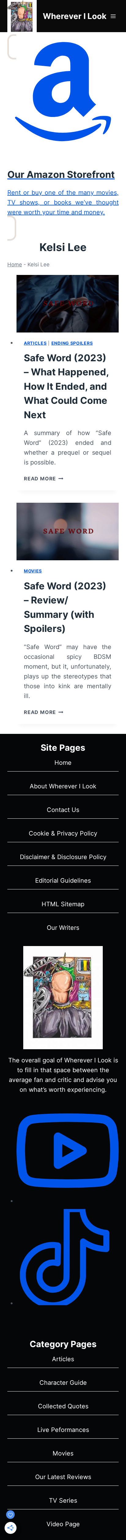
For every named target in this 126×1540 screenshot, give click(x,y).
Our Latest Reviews (63, 1477)
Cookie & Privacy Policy (63, 833)
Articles (35, 343)
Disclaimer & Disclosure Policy (63, 857)
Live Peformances (63, 1429)
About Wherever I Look (63, 786)
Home (14, 264)
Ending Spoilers (72, 343)
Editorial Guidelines (63, 880)
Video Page (63, 1524)
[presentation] (68, 303)
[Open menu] (113, 16)
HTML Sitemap (63, 904)
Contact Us (63, 809)
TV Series (63, 1500)
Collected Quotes (63, 1406)
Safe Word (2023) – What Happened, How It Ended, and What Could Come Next (66, 386)
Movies (33, 570)
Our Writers (63, 927)
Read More (43, 478)
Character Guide (63, 1382)
